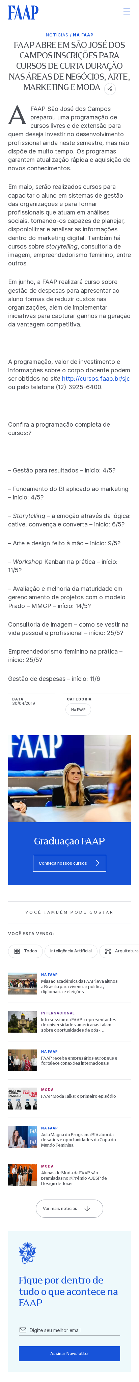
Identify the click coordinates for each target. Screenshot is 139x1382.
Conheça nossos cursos (63, 863)
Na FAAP (83, 34)
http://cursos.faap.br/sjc (96, 378)
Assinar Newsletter (69, 1353)
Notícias (57, 34)
